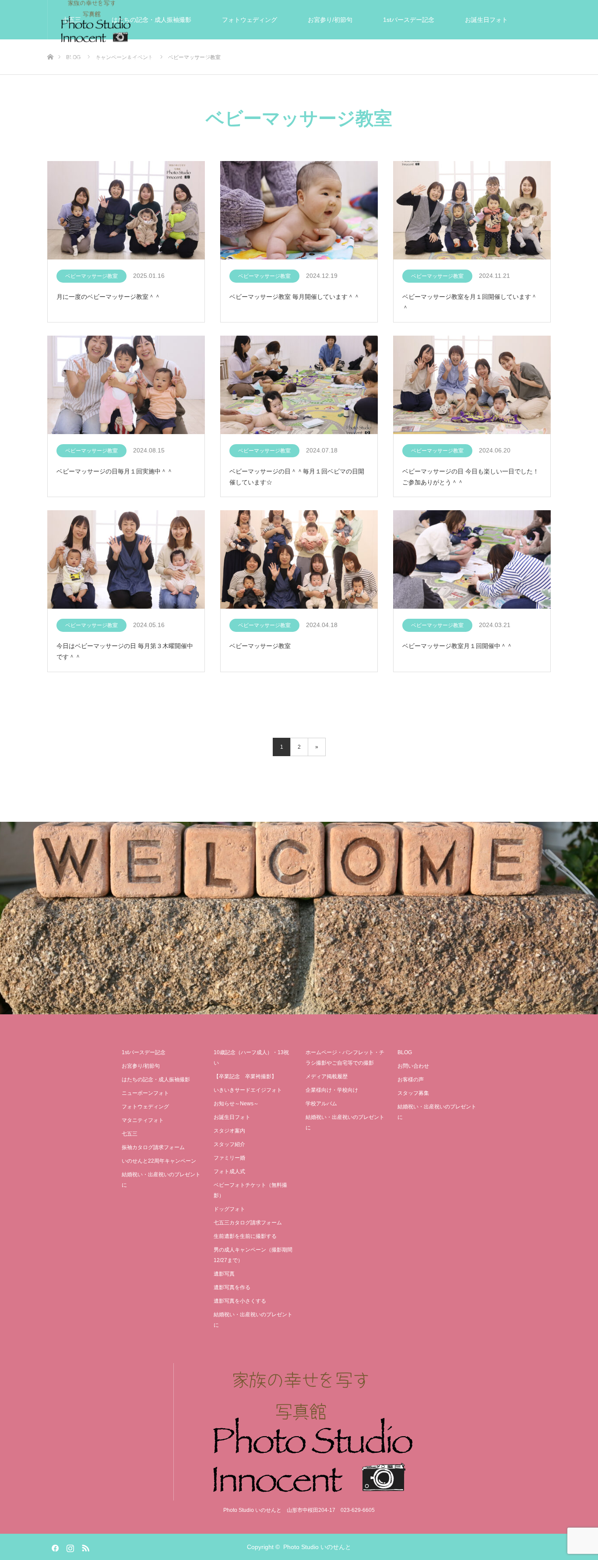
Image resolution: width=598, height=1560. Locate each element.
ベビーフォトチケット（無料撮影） (250, 1190)
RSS (84, 1546)
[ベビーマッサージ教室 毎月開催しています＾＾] (299, 210)
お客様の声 (378, 59)
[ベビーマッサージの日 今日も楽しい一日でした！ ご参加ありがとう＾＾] (472, 385)
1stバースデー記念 (408, 19)
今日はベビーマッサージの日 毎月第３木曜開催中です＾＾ (124, 651)
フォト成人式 (229, 1171)
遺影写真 (252, 59)
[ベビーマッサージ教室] (299, 560)
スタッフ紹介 (229, 1144)
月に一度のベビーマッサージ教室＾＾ (108, 296)
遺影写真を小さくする (240, 1301)
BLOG (404, 1052)
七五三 (72, 19)
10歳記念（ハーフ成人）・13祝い (251, 1057)
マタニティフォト (143, 1120)
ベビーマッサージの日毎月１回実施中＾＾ (114, 471)
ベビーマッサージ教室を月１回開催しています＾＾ (469, 302)
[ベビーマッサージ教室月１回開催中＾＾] (472, 560)
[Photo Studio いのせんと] (299, 1432)
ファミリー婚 (229, 1158)
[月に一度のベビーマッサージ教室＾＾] (126, 210)
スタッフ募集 (413, 1093)
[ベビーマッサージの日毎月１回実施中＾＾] (126, 385)
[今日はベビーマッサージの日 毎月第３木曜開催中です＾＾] (126, 560)
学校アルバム (321, 1104)
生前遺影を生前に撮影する (245, 1236)
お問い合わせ (413, 1066)
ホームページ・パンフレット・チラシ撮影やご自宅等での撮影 (345, 1057)
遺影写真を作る (232, 1287)
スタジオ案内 (313, 59)
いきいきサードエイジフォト (170, 59)
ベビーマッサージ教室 (91, 276)
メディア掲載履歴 (327, 1076)
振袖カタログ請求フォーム (153, 1147)
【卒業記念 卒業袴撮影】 (245, 1076)
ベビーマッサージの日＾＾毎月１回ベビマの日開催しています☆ (296, 477)
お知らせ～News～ (236, 1104)
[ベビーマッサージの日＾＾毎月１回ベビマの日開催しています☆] (299, 385)
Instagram (69, 1546)
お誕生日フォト (486, 19)
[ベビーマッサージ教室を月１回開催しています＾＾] (472, 210)
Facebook (53, 1546)
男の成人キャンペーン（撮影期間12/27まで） (253, 1255)
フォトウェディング (249, 19)
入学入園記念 (81, 59)
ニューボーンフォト (145, 1093)
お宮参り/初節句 (330, 19)
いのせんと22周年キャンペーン (159, 1161)
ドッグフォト (229, 1209)
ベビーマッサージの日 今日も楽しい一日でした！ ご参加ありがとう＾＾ (470, 477)
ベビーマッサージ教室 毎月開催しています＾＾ (294, 296)
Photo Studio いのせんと (317, 1546)
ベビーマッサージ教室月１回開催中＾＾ (457, 645)
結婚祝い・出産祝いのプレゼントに (473, 59)
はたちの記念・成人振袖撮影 (151, 19)
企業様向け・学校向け (332, 1090)
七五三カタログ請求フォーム (248, 1223)
